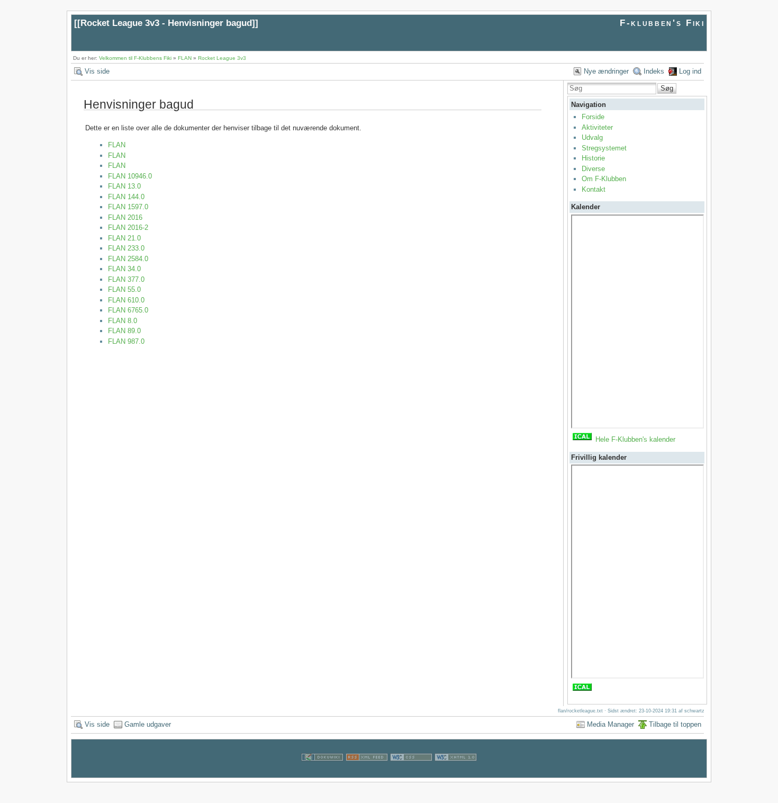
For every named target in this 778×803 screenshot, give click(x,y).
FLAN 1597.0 (128, 207)
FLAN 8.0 (122, 321)
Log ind (690, 71)
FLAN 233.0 (126, 248)
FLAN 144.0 (126, 197)
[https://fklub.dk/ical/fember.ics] (582, 439)
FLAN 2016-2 (128, 227)
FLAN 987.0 (126, 341)
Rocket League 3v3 (222, 58)
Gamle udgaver (147, 724)
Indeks (654, 71)
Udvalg (592, 137)
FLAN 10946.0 (130, 176)
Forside (593, 117)
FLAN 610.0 (126, 300)
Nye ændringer (606, 71)
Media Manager (610, 724)
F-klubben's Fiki (662, 23)
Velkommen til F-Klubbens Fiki (135, 58)
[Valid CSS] (411, 773)
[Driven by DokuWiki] (322, 773)
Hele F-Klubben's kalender (635, 439)
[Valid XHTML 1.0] (456, 773)
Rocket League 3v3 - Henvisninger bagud (166, 23)
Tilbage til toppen (675, 724)
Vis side (97, 71)
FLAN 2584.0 (128, 259)
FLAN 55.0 (124, 289)
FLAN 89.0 (124, 331)
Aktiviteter (597, 127)
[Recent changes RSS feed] (367, 773)
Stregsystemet (604, 148)
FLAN (185, 58)
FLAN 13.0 (124, 186)
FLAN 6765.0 (128, 310)
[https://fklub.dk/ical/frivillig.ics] (582, 690)
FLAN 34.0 (124, 269)
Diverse (593, 169)
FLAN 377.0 (126, 279)
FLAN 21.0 (124, 238)
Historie (593, 158)
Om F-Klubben (604, 179)
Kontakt (593, 189)
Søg (667, 88)
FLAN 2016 (125, 217)
